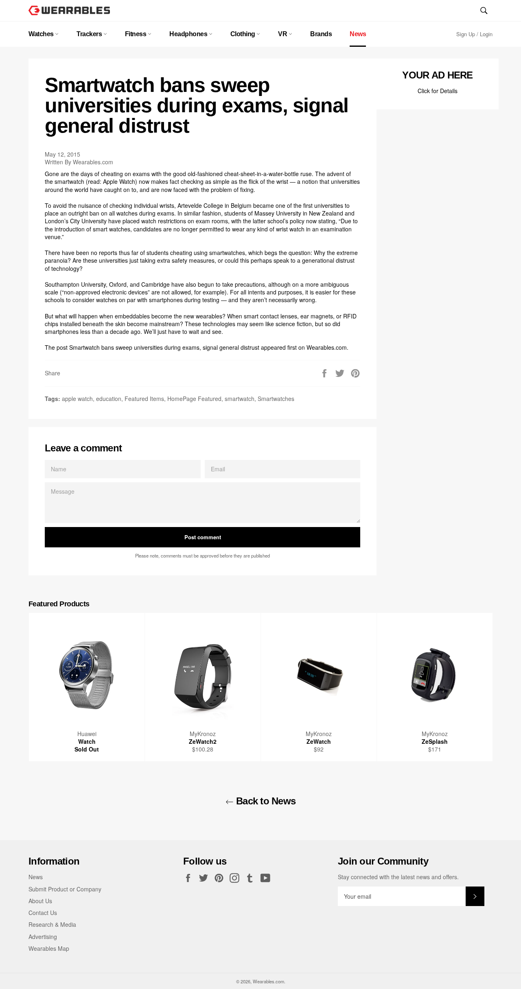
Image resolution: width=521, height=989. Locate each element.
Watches (41, 33)
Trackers (90, 33)
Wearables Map (48, 948)
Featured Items (144, 398)
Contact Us (42, 912)
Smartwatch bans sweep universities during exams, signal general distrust (164, 347)
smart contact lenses (270, 316)
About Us (40, 901)
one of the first (294, 205)
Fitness (136, 33)
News (358, 33)
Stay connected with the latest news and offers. (398, 877)
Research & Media (52, 924)
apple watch (77, 398)
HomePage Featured (194, 398)
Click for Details (438, 91)
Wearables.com (326, 347)
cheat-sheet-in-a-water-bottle (261, 174)
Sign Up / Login (474, 34)
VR (283, 33)
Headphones (189, 33)
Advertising (42, 936)
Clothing (243, 33)
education (108, 398)
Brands (321, 33)
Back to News (265, 800)
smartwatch (239, 398)
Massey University (277, 213)
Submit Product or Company (64, 889)
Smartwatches (276, 398)
